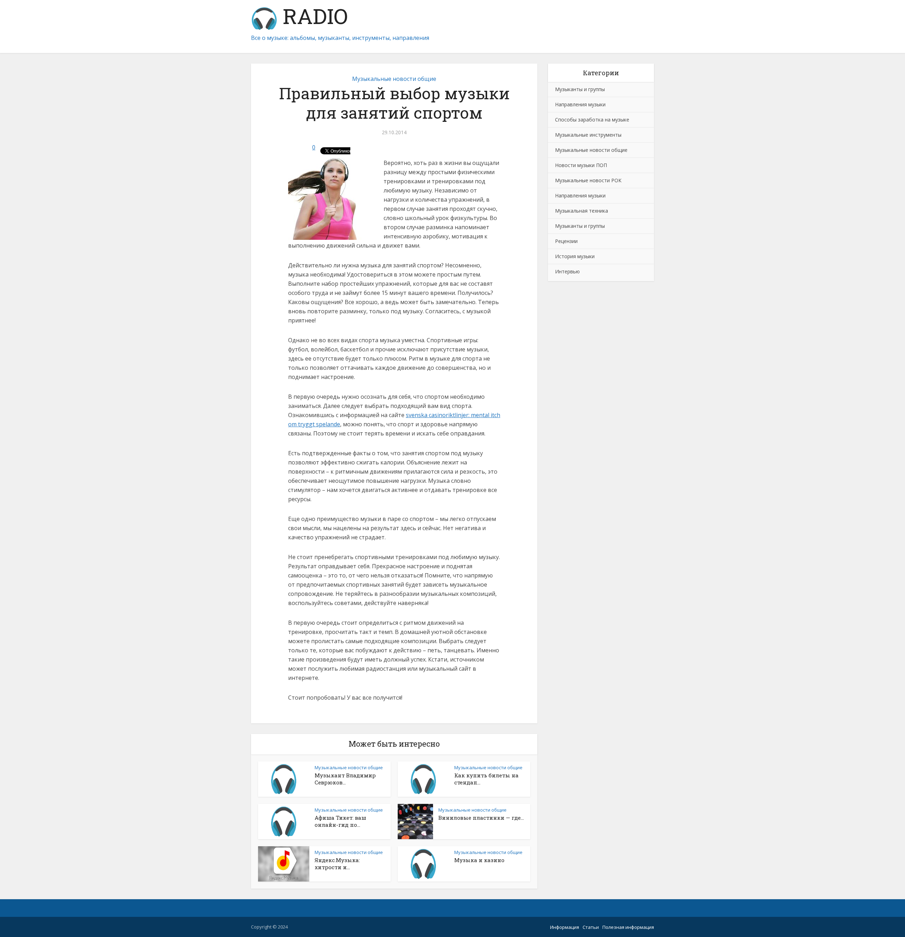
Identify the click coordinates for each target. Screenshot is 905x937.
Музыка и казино (479, 860)
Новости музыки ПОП (581, 165)
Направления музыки (580, 104)
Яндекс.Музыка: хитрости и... (337, 863)
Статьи (591, 927)
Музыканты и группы (580, 89)
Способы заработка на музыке (592, 119)
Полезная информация (628, 927)
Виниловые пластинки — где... (481, 817)
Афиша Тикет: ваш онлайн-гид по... (340, 821)
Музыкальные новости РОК (588, 180)
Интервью (567, 271)
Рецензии (566, 241)
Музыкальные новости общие (394, 79)
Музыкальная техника (581, 210)
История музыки (575, 256)
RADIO (313, 17)
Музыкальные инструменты (588, 134)
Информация (564, 927)
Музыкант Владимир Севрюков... (345, 779)
